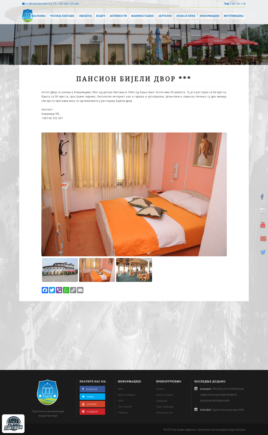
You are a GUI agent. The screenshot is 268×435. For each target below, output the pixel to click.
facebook (91, 389)
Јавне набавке (126, 394)
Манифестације (142, 15)
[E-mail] (263, 238)
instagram (92, 411)
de (244, 3)
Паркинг (123, 412)
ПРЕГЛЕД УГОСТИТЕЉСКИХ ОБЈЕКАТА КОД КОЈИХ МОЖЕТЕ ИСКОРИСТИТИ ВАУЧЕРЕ (222, 394)
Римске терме (164, 394)
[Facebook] (263, 197)
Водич (100, 15)
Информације (210, 15)
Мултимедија (234, 15)
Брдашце (161, 400)
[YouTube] (263, 224)
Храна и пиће (185, 15)
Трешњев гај (164, 412)
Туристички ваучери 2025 (227, 409)
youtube (92, 404)
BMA (120, 389)
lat (233, 3)
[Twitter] (263, 252)
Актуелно (165, 15)
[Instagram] (263, 211)
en (238, 3)
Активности (118, 15)
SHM (120, 400)
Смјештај (85, 15)
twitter (90, 396)
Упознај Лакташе (62, 15)
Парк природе (164, 406)
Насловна (39, 15)
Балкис (160, 389)
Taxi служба (125, 406)
